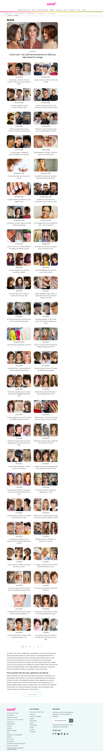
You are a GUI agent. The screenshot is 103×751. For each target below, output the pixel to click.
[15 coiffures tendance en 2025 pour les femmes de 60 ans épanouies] (19, 308)
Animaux (34, 10)
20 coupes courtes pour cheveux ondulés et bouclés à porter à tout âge (46, 637)
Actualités (32, 731)
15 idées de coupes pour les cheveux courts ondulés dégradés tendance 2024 (19, 394)
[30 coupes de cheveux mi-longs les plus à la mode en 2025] (46, 236)
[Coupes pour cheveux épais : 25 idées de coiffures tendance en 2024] (46, 601)
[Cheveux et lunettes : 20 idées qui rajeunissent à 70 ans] (46, 479)
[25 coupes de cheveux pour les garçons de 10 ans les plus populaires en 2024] (19, 528)
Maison (65, 10)
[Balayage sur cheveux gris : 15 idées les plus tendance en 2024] (46, 430)
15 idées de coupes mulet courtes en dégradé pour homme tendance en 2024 (19, 443)
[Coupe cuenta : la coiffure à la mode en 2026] (46, 69)
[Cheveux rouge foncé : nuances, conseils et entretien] (19, 259)
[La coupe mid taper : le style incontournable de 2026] (19, 94)
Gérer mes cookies (12, 745)
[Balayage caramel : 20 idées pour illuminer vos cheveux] (46, 528)
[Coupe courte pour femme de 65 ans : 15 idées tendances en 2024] (46, 334)
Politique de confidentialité (14, 735)
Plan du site (10, 739)
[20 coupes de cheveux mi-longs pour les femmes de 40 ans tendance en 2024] (19, 479)
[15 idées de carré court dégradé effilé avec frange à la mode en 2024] (46, 455)
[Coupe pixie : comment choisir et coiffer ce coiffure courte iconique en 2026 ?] (19, 69)
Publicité (9, 728)
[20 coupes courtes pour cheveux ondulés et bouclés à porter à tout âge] (46, 624)
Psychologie (72, 10)
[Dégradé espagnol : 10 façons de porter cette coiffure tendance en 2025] (46, 308)
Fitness (78, 10)
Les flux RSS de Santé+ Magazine (16, 743)
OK (71, 721)
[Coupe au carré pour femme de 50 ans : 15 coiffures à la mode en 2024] (19, 577)
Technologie (58, 10)
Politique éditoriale (12, 717)
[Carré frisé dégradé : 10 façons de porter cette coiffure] (46, 259)
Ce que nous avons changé (15, 719)
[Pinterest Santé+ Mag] (55, 734)
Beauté (52, 10)
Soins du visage (51, 13)
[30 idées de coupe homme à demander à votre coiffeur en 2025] (46, 189)
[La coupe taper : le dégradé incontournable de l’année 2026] (19, 141)
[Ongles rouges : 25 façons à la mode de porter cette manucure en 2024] (46, 406)
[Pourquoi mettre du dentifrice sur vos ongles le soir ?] (19, 189)
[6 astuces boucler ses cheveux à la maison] (19, 165)
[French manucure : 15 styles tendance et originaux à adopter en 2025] (19, 236)
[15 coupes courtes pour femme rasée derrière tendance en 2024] (46, 554)
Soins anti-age (41, 13)
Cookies (9, 737)
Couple (83, 10)
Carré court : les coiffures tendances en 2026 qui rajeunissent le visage (32, 56)
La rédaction (10, 715)
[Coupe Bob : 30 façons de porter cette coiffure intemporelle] (19, 212)
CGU (8, 732)
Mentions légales (12, 730)
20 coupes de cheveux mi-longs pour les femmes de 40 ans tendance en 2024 (19, 492)
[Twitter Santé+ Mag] (65, 734)
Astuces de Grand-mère (24, 10)
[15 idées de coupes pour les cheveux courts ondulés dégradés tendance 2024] (19, 381)
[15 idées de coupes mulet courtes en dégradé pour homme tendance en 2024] (19, 430)
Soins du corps (31, 13)
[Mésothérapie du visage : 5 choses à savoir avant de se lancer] (46, 141)
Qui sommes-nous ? (13, 713)
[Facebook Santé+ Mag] (53, 734)
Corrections (10, 722)
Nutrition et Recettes (43, 10)
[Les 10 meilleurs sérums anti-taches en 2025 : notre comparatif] (46, 212)
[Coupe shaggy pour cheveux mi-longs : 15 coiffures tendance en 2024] (19, 406)
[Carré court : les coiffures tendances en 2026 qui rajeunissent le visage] (32, 35)
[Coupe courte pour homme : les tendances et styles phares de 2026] (46, 94)
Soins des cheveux (19, 13)
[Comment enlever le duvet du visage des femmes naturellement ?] (19, 601)
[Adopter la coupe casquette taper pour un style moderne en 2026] (46, 118)
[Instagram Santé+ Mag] (62, 734)
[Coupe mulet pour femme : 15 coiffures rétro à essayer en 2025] (19, 505)
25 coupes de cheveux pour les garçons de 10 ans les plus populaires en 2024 (19, 541)
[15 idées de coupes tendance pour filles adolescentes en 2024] (46, 381)
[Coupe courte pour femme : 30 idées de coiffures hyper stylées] (46, 357)
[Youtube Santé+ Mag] (59, 734)
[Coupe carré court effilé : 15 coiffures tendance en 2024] (19, 554)
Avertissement (11, 724)
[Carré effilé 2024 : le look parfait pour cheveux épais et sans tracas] (19, 357)
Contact (9, 726)
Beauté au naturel (8, 13)
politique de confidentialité (60, 727)
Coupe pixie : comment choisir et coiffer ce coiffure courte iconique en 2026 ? (19, 82)
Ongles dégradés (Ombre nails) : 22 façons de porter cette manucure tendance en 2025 (46, 296)
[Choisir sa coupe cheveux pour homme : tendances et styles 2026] (19, 118)
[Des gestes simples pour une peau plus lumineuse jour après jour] (46, 165)
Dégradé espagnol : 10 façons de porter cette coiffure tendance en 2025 (45, 321)
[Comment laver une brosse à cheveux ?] (19, 334)
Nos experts (10, 741)
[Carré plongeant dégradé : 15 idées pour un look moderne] (19, 455)
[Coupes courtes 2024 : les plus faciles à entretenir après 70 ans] (19, 624)
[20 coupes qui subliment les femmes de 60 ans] (46, 577)
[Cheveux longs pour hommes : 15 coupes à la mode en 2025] (19, 283)
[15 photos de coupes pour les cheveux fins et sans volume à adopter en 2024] (46, 505)
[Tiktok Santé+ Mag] (67, 734)
